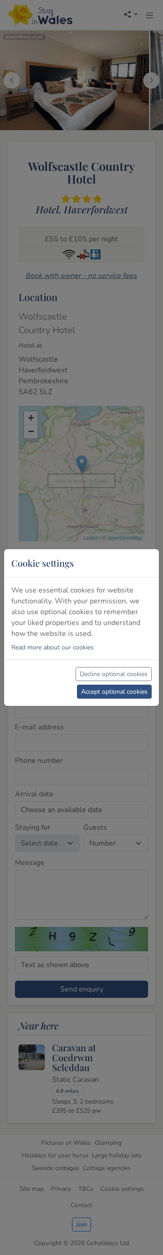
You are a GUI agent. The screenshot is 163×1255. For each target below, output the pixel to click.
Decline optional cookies (114, 674)
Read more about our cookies (52, 647)
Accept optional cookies (114, 691)
